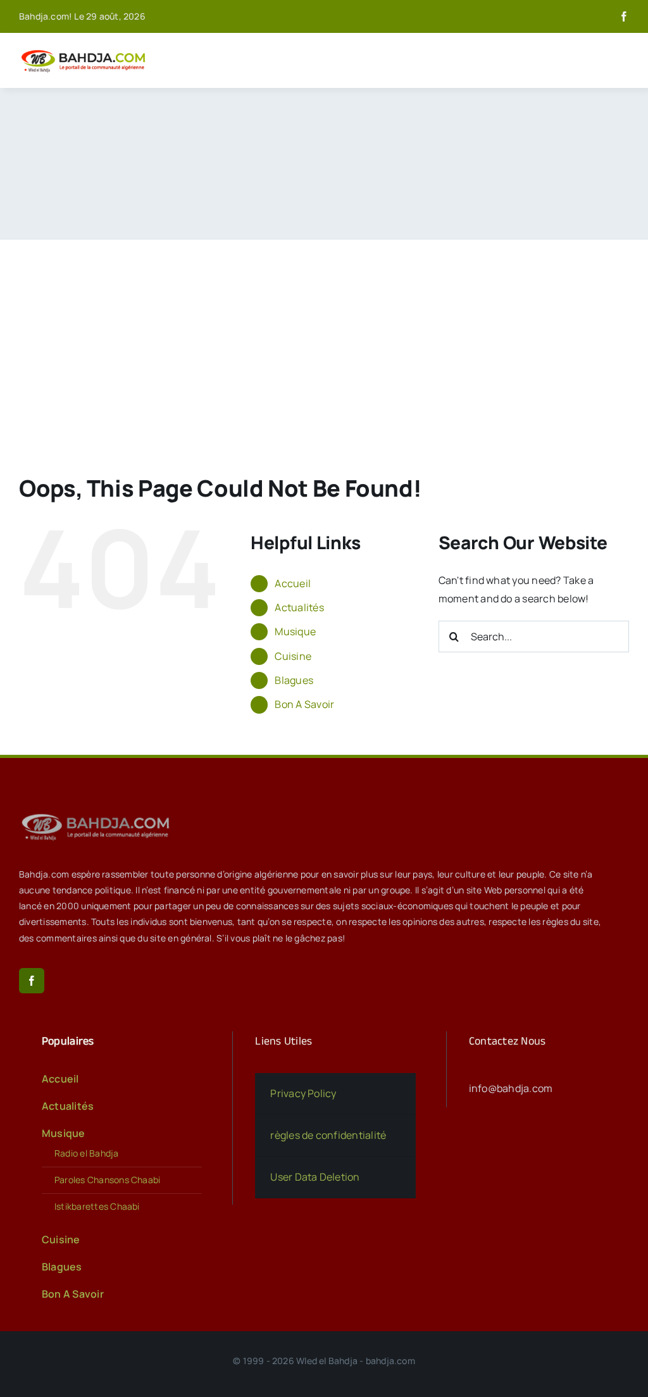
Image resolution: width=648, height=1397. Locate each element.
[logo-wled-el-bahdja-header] (85, 51)
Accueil (293, 583)
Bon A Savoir (304, 704)
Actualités (299, 607)
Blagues (294, 680)
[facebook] (624, 16)
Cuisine (293, 656)
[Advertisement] (324, 334)
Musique (295, 631)
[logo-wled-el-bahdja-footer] (98, 814)
